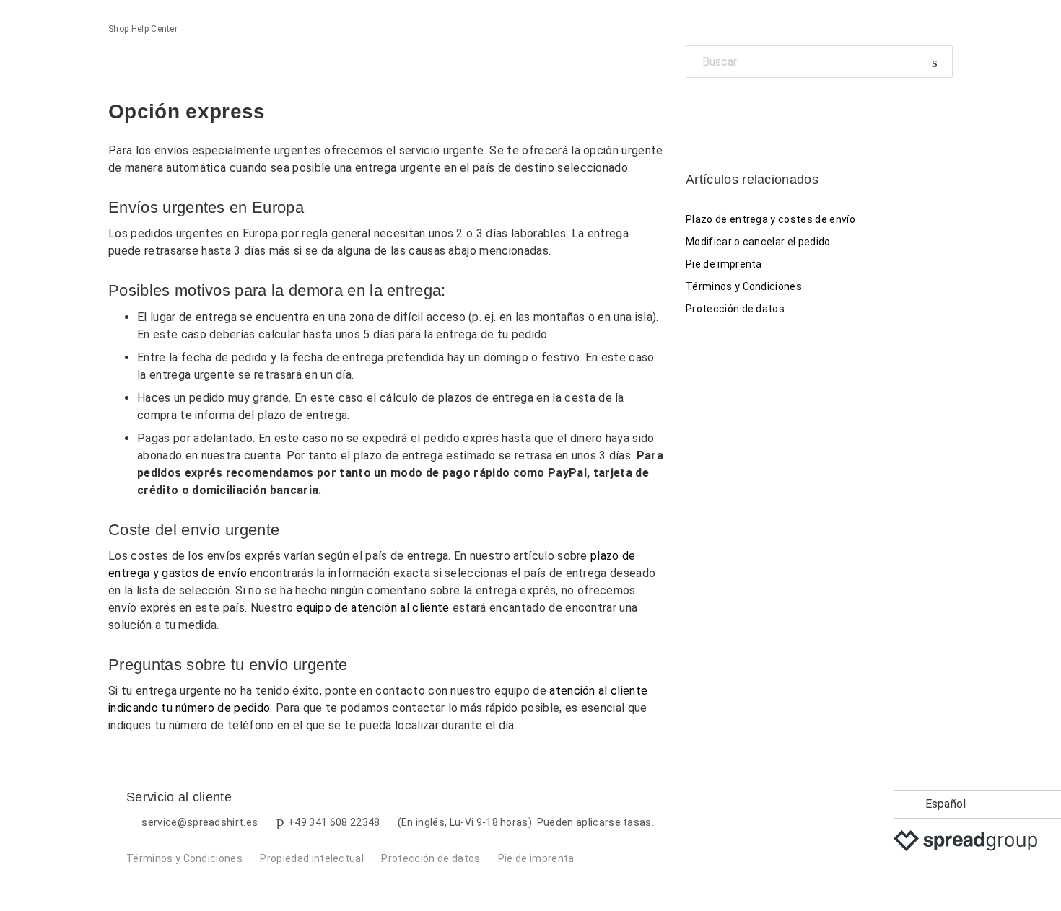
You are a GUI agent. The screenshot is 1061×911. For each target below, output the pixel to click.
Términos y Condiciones (744, 286)
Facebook (697, 111)
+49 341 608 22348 (334, 822)
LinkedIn (746, 111)
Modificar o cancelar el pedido (758, 241)
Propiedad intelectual (312, 858)
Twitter (721, 111)
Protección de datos (735, 308)
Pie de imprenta (724, 264)
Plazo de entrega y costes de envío (770, 219)
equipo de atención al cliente (372, 608)
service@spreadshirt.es (199, 822)
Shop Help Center (143, 29)
